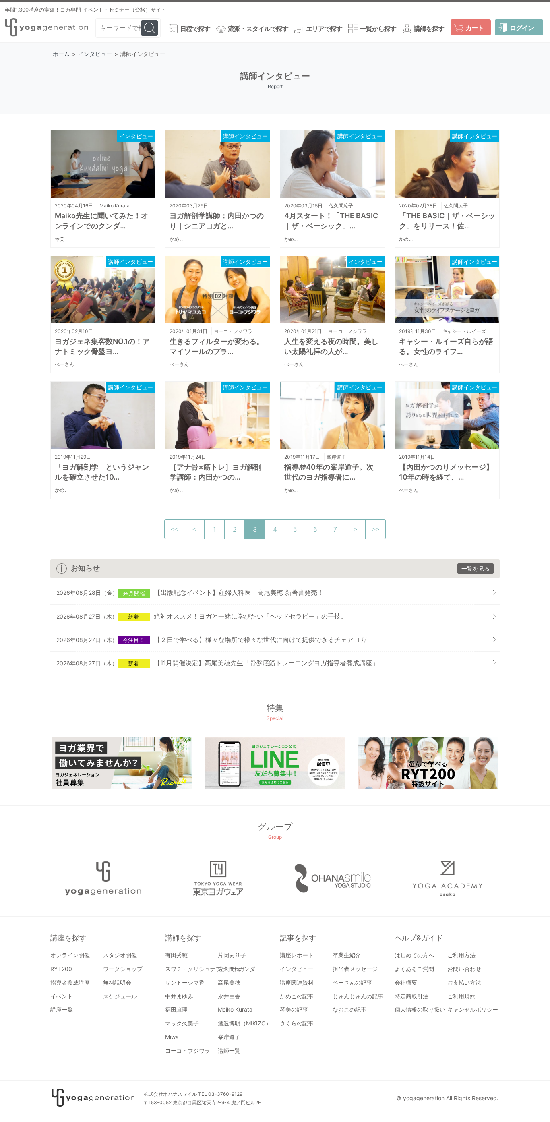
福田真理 (176, 1009)
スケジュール (120, 996)
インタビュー (136, 135)
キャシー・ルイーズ (464, 331)
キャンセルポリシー (472, 1009)
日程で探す (195, 29)
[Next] (355, 529)
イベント (61, 996)
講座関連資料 (297, 982)
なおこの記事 (349, 1009)
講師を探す (429, 29)
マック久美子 (182, 1023)
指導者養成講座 (70, 982)
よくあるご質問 (414, 968)
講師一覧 (229, 1050)
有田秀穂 (176, 955)
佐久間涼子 (341, 206)
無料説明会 (117, 982)
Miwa (172, 1036)
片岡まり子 (232, 955)
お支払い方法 (464, 982)
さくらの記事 (297, 1023)
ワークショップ (123, 968)
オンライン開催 (70, 955)
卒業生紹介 (347, 955)
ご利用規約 (461, 996)
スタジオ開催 (120, 955)
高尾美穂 (229, 982)
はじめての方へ (414, 955)
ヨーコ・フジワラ (233, 331)
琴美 (59, 239)
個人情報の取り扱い (420, 1009)
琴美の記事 (294, 1009)
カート (474, 28)
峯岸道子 (336, 457)
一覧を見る (475, 568)
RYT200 (61, 968)
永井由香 (229, 996)
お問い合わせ (464, 968)
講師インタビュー (245, 135)
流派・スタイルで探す (258, 29)
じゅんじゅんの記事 (358, 996)
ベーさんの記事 (352, 982)
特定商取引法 (411, 996)
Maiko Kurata (114, 206)
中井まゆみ (179, 996)
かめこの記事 (297, 996)
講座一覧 (61, 1009)
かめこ (177, 239)
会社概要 (406, 982)
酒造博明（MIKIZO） (244, 1023)
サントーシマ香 (185, 982)
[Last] (376, 529)
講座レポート (297, 955)
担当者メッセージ (355, 968)
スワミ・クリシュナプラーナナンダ (210, 968)
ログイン (522, 28)
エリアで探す (324, 29)
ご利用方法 (461, 955)
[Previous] (194, 529)
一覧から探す (378, 29)
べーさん (64, 364)
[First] (174, 529)
